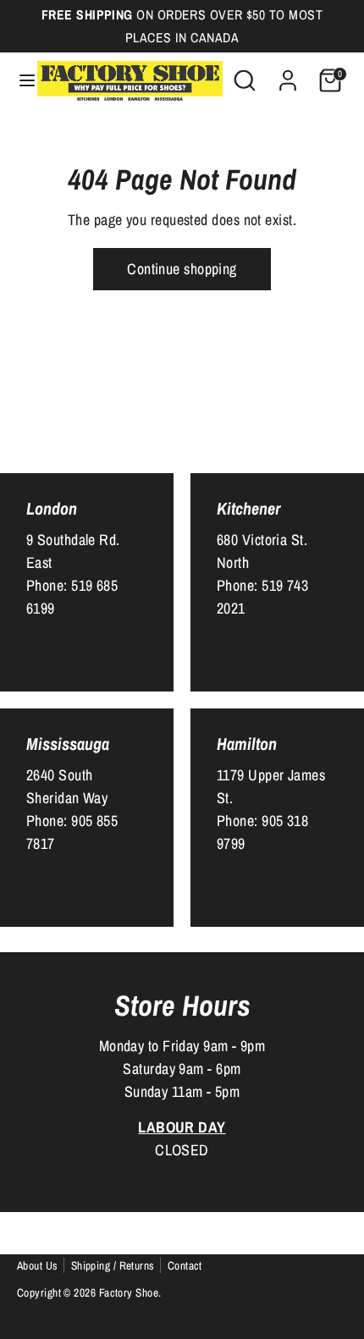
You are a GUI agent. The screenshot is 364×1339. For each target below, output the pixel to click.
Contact (185, 1265)
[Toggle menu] (19, 80)
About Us (37, 1265)
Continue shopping (182, 268)
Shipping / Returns (113, 1265)
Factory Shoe (128, 1292)
